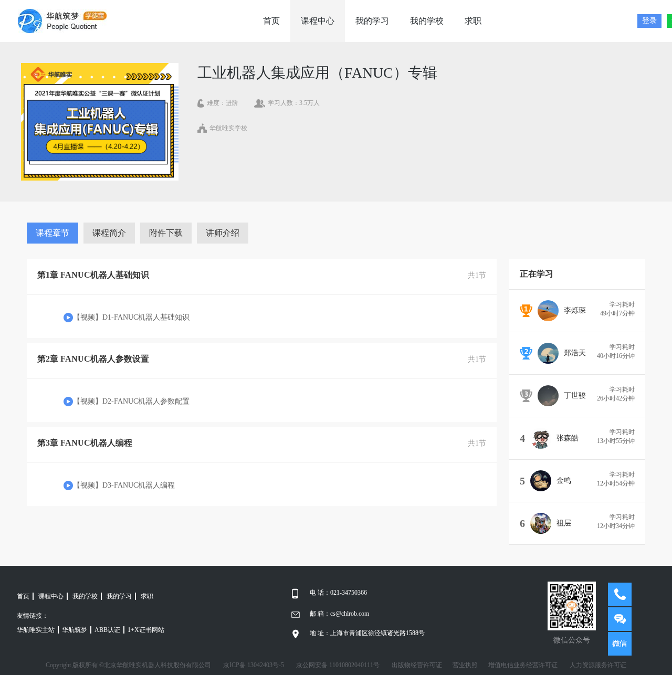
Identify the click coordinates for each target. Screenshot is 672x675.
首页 (271, 20)
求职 (473, 20)
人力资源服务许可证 (598, 665)
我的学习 (372, 20)
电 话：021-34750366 (338, 592)
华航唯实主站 (36, 630)
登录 (649, 21)
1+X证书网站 (146, 630)
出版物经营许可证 (417, 665)
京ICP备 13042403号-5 (253, 665)
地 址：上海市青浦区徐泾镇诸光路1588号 (367, 633)
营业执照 (465, 665)
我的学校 (427, 20)
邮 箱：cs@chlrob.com (339, 613)
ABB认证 (107, 630)
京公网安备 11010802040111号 (338, 665)
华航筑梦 (74, 630)
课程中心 (317, 20)
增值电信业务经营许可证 (523, 665)
